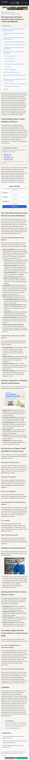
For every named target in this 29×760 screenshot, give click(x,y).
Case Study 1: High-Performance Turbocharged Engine (15, 83)
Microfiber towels (8, 159)
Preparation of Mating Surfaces (10, 56)
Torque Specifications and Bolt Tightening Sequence (14, 64)
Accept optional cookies (22, 758)
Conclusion (5, 89)
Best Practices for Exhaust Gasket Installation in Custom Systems (14, 52)
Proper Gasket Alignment (9, 61)
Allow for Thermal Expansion (10, 69)
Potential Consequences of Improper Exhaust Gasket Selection (13, 48)
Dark (15, 2)
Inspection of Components (9, 58)
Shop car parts (7, 154)
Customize (3, 755)
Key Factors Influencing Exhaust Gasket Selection (14, 41)
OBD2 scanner (7, 156)
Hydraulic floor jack (9, 157)
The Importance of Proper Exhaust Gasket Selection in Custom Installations (14, 29)
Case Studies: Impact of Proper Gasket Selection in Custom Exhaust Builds (14, 80)
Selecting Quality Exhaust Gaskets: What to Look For (14, 75)
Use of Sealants (7, 66)
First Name (4, 192)
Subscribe (14, 206)
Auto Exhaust (5, 2)
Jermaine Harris (10, 721)
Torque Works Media (14, 728)
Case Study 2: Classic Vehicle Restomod (12, 86)
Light (12, 2)
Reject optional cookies (10, 758)
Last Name (4, 197)
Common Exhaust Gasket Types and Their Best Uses (14, 44)
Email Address (5, 201)
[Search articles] (22, 2)
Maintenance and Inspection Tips (11, 72)
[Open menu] (25, 2)
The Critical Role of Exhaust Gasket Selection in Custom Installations (14, 38)
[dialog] (14, 755)
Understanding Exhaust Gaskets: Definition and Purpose (14, 34)
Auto (18, 2)
